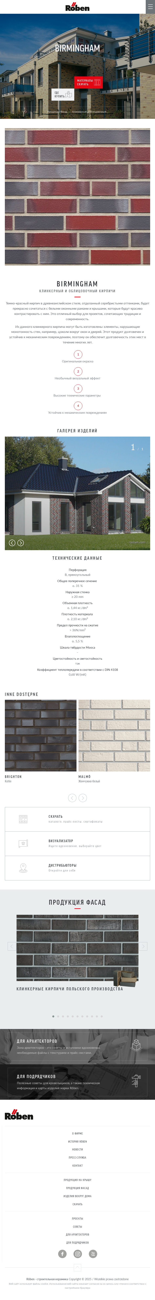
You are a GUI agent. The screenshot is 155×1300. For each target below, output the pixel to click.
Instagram (77, 1254)
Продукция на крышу (77, 1179)
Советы (77, 1226)
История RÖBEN (77, 1141)
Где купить (60, 94)
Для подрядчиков (77, 1242)
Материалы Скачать (85, 82)
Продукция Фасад (77, 1187)
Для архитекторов (77, 1234)
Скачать (78, 1204)
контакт (77, 1165)
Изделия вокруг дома (78, 1196)
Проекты (77, 1218)
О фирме (77, 1133)
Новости (77, 1149)
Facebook (62, 1254)
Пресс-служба (77, 1157)
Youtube (93, 1254)
